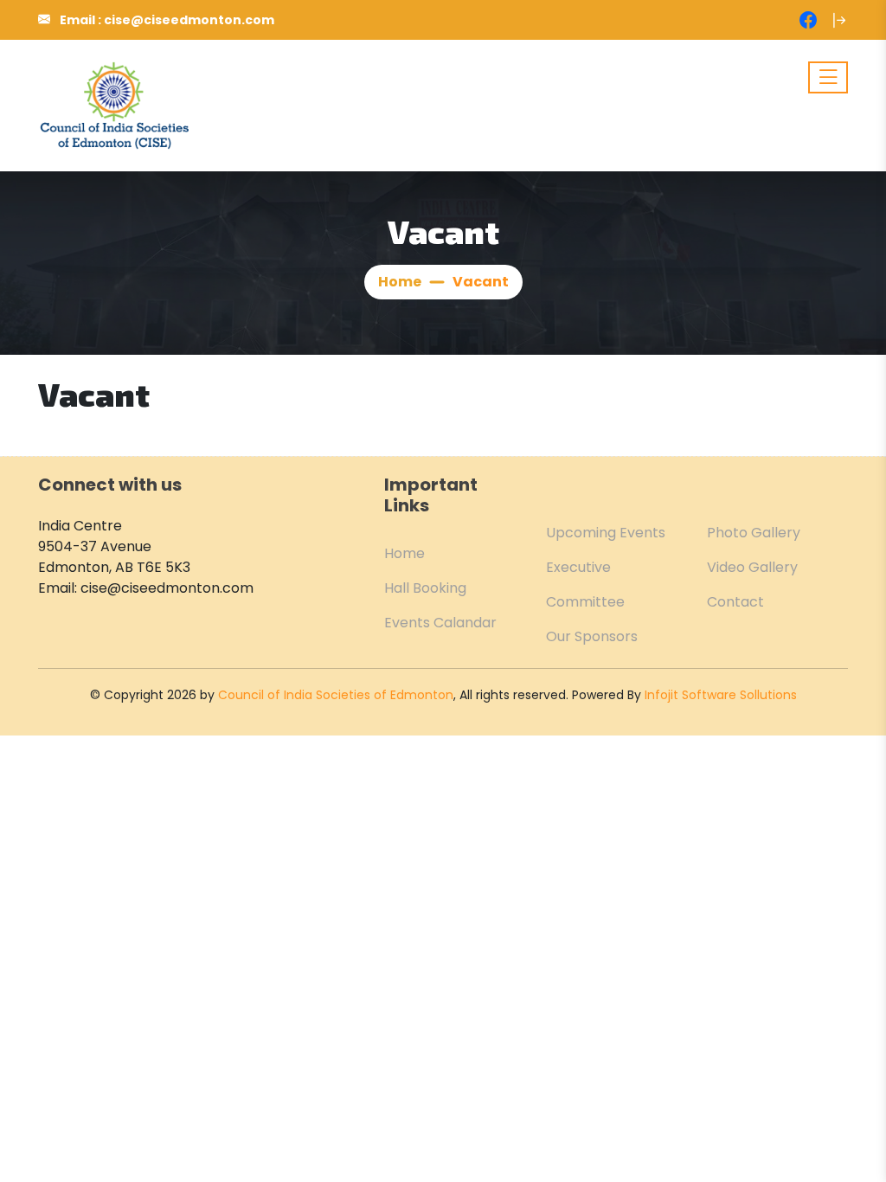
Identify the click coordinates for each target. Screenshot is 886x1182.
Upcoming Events (605, 533)
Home (399, 282)
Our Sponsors (592, 636)
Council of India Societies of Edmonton (335, 694)
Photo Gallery (753, 533)
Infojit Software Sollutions (721, 694)
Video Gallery (752, 567)
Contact (735, 602)
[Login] (839, 20)
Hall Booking (425, 588)
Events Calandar (440, 623)
